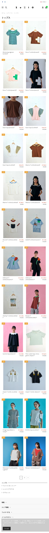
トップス (4, 483)
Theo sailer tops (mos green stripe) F (32, 354)
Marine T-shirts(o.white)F (10, 202)
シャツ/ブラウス (8, 489)
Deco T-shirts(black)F (32, 90)
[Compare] (11, 49)
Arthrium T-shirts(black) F (30, 278)
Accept (6, 528)
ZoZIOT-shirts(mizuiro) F (33, 240)
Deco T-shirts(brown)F (32, 52)
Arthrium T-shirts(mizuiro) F (8, 278)
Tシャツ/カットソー (9, 486)
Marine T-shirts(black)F (33, 202)
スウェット (6, 492)
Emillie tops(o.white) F (32, 430)
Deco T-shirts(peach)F (10, 90)
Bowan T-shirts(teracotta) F (31, 316)
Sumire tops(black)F (9, 354)
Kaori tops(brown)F (8, 127)
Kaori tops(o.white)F (32, 127)
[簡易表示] (14, 49)
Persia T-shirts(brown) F (33, 468)
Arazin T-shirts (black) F (33, 392)
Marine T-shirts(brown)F (33, 165)
